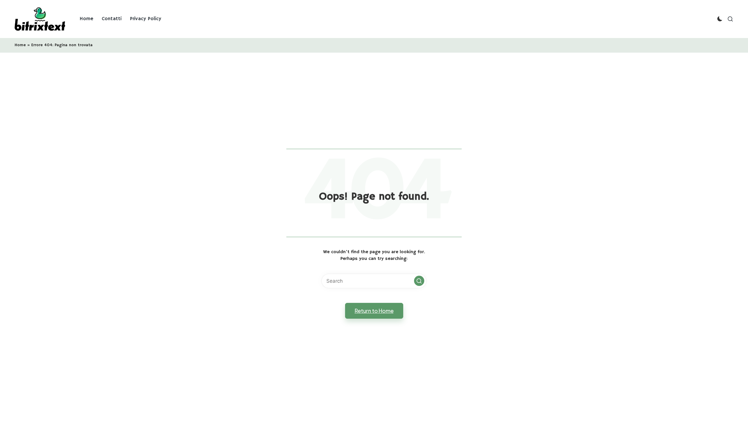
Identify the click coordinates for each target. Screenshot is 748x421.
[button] (419, 281)
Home (20, 45)
